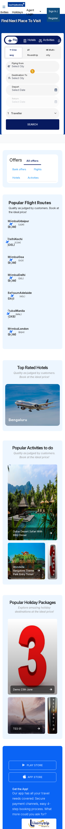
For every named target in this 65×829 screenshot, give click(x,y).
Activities (47, 40)
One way (13, 52)
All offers (32, 160)
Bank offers (19, 169)
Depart (15, 86)
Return (15, 98)
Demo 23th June (23, 689)
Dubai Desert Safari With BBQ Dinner (27, 533)
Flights (38, 169)
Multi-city (50, 52)
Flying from (18, 63)
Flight (15, 40)
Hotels (30, 40)
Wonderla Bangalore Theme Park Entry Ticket (23, 570)
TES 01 (17, 728)
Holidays (17, 12)
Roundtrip (32, 55)
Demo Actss (54, 561)
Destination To (19, 75)
